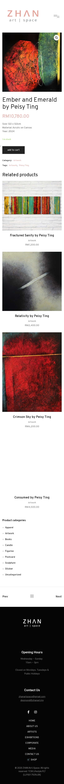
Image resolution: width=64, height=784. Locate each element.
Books (8, 539)
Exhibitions (32, 737)
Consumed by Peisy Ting (32, 498)
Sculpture (10, 563)
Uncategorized (13, 574)
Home (32, 720)
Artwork (17, 160)
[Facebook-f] (28, 712)
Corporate (32, 743)
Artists (32, 732)
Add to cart (13, 150)
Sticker (9, 568)
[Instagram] (35, 712)
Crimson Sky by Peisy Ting (32, 417)
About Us (32, 726)
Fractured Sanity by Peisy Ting (32, 236)
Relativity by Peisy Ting (32, 316)
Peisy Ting (24, 165)
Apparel (9, 527)
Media (32, 748)
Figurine (9, 551)
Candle (9, 545)
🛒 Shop (32, 759)
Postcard (10, 557)
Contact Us (32, 754)
